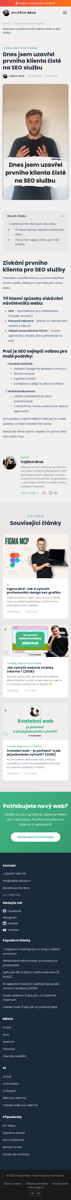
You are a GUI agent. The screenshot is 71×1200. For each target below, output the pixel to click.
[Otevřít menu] (64, 12)
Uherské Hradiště (14, 1056)
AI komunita (11, 1084)
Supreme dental (14, 1133)
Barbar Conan (12, 1147)
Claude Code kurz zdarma (20, 1105)
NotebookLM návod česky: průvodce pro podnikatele (30, 963)
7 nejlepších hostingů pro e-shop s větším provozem (31, 951)
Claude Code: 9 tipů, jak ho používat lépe (30, 1007)
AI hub (7, 1077)
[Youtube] (55, 493)
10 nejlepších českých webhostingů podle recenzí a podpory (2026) (31, 986)
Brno (6, 1035)
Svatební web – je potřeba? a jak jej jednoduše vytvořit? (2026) (33, 752)
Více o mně (28, 493)
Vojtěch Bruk (32, 461)
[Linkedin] (50, 493)
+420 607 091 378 (14, 874)
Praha (7, 1027)
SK (32, 1193)
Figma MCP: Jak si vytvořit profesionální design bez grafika (33, 591)
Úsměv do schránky (16, 1154)
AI (8, 584)
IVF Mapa (9, 1126)
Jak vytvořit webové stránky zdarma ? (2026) (30, 669)
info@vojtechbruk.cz (17, 881)
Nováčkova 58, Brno (16, 888)
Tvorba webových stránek (20, 48)
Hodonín (8, 1042)
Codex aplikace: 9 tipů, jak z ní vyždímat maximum (29, 997)
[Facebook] (44, 493)
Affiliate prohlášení (37, 1183)
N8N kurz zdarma (14, 1098)
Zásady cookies (12, 1183)
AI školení (9, 1091)
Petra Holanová (13, 1140)
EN (38, 1193)
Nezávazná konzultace (35, 837)
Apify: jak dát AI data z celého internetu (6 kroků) (31, 974)
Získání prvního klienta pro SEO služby (33, 224)
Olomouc (9, 1049)
